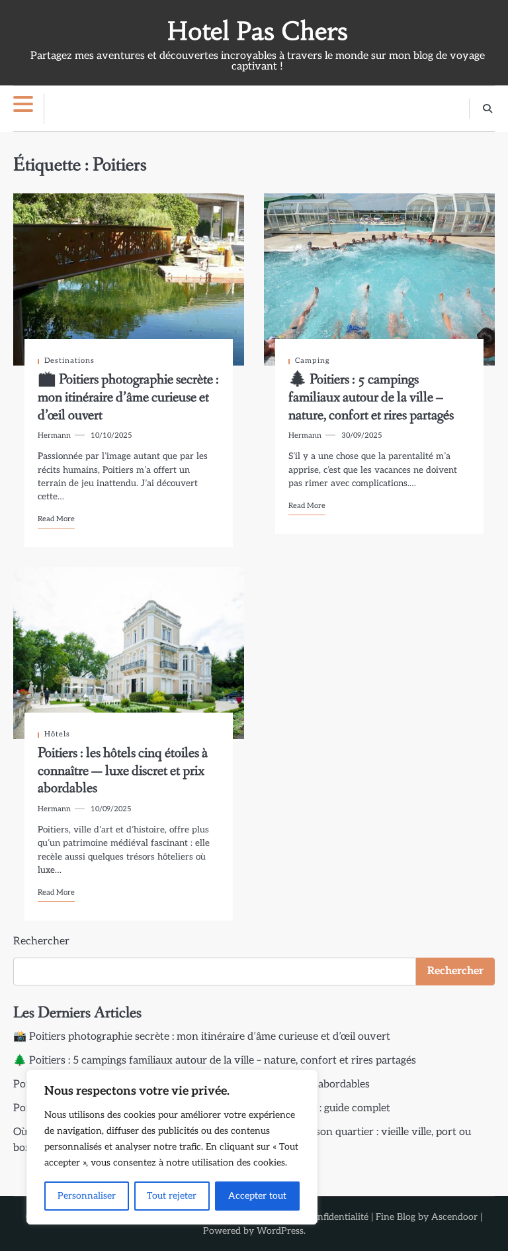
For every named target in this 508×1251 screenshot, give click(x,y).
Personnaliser (87, 1195)
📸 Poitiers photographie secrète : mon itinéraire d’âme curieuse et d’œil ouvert (128, 397)
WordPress (280, 1230)
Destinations (69, 360)
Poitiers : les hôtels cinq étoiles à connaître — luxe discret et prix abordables (123, 771)
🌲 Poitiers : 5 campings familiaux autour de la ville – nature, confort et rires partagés (371, 397)
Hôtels (57, 734)
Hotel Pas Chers (257, 31)
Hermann (54, 435)
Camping (312, 360)
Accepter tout (257, 1195)
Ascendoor (454, 1217)
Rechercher (41, 941)
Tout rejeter (171, 1195)
